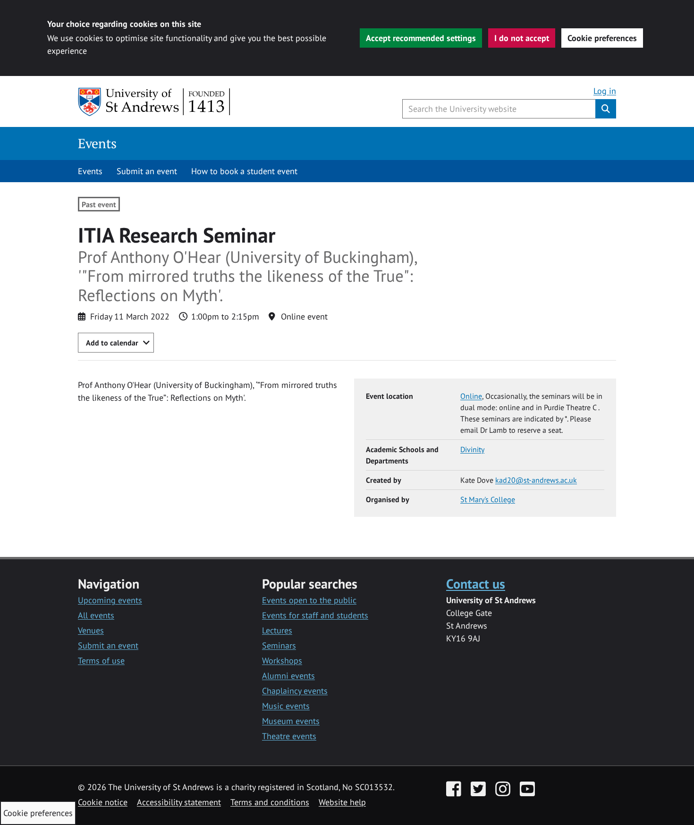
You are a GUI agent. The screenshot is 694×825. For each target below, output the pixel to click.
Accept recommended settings (421, 38)
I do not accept (521, 38)
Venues (91, 630)
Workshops (282, 660)
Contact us (475, 583)
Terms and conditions (269, 802)
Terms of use (101, 660)
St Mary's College (487, 499)
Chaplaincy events (295, 690)
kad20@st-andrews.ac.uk (536, 480)
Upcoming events (110, 600)
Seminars (279, 645)
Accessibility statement (179, 802)
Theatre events (289, 736)
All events (96, 615)
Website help (342, 802)
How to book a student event (244, 171)
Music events (286, 705)
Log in (604, 90)
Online (471, 396)
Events (97, 143)
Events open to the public (309, 600)
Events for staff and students (315, 615)
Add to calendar (112, 342)
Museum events (291, 721)
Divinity (472, 449)
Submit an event (147, 171)
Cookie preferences (602, 38)
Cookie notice (102, 802)
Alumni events (288, 675)
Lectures (277, 630)
